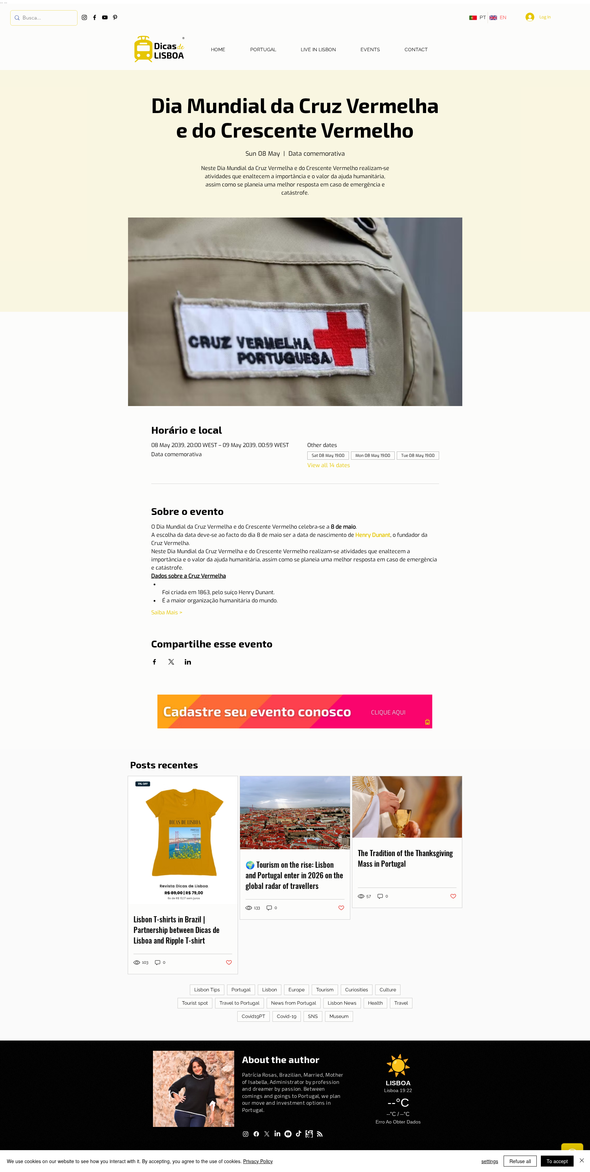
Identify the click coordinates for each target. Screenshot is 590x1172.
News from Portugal (293, 1003)
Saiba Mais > (167, 612)
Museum (339, 1016)
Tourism (325, 989)
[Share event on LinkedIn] (188, 662)
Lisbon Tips (207, 989)
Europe (297, 989)
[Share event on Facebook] (154, 662)
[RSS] (319, 1134)
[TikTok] (298, 1134)
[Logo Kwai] (309, 1134)
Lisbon (269, 989)
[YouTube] (104, 17)
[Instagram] (84, 17)
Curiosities (356, 989)
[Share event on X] (171, 662)
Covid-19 (286, 1016)
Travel (401, 1003)
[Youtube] (288, 1134)
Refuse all (520, 1161)
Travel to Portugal (239, 1003)
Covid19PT (253, 1016)
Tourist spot (195, 1003)
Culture (388, 989)
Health (375, 1003)
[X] (266, 1134)
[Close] (582, 1161)
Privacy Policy (258, 1161)
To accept (557, 1161)
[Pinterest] (115, 17)
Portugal (241, 989)
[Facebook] (94, 17)
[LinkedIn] (277, 1134)
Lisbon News (342, 1003)
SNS (313, 1016)
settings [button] (489, 1161)
